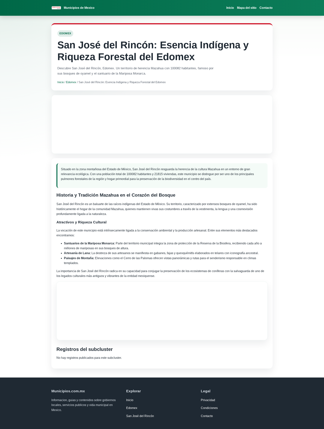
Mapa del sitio (246, 7)
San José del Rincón (140, 416)
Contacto (266, 7)
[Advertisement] (162, 124)
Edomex (71, 82)
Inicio (230, 7)
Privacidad (208, 400)
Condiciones (209, 408)
